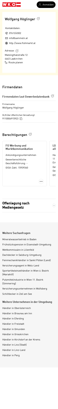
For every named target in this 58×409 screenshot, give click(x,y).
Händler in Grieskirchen (15, 334)
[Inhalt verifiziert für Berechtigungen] (30, 134)
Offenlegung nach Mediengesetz (16, 205)
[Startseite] (11, 4)
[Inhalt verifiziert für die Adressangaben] (17, 50)
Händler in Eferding (13, 319)
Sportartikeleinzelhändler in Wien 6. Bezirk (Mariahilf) (25, 273)
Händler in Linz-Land (13, 350)
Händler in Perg (11, 355)
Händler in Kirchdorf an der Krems (21, 340)
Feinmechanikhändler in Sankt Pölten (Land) (26, 260)
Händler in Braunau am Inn (17, 313)
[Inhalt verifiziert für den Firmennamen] (38, 18)
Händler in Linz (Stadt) (14, 345)
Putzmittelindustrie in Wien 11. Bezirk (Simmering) (22, 282)
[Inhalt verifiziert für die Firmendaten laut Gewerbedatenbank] (52, 95)
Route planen (16, 62)
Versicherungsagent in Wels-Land (20, 266)
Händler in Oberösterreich (16, 308)
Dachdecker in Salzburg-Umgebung (21, 255)
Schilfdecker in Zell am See (17, 294)
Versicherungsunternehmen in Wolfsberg (24, 289)
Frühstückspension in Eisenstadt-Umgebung (26, 244)
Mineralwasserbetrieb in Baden (19, 239)
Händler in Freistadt (13, 324)
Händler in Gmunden (13, 329)
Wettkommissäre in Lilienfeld (18, 250)
